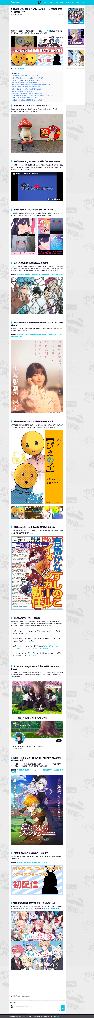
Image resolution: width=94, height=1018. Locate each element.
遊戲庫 (61, 2)
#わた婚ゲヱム (25, 648)
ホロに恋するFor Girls (52, 908)
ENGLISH (68, 2)
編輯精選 (28, 996)
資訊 (45, 2)
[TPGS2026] (40, 2)
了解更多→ (58, 1016)
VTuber (19, 996)
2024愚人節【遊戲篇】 (18, 68)
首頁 (34, 2)
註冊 (78, 2)
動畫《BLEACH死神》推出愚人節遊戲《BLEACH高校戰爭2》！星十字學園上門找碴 (40, 274)
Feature (14, 996)
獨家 (51, 2)
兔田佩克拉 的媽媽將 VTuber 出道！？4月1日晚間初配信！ (33, 862)
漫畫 (57, 2)
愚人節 (48, 31)
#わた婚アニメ (50, 646)
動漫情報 (15, 995)
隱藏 (19, 73)
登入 (84, 2)
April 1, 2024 (31, 656)
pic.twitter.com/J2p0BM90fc (40, 648)
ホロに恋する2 (25, 908)
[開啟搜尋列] (72, 2)
